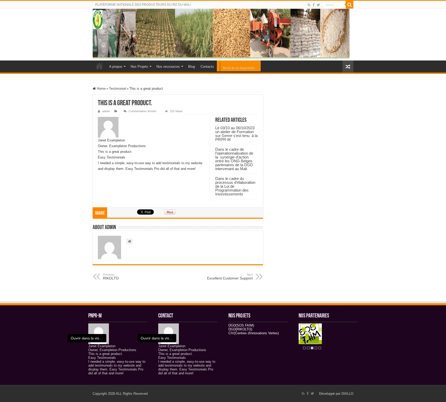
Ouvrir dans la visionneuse (88, 338)
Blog (191, 67)
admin (106, 111)
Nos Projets (139, 67)
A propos (115, 67)
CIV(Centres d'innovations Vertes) (253, 333)
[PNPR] (223, 34)
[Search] (349, 5)
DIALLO (347, 394)
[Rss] (309, 5)
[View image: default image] (98, 333)
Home (101, 88)
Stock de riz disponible (239, 68)
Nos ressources (168, 67)
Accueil (99, 65)
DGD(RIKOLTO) (240, 329)
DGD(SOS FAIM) (241, 325)
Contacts (207, 67)
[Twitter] (318, 5)
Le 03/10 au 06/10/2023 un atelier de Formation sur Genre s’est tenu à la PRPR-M (236, 134)
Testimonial (117, 88)
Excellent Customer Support (230, 276)
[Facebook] (313, 5)
